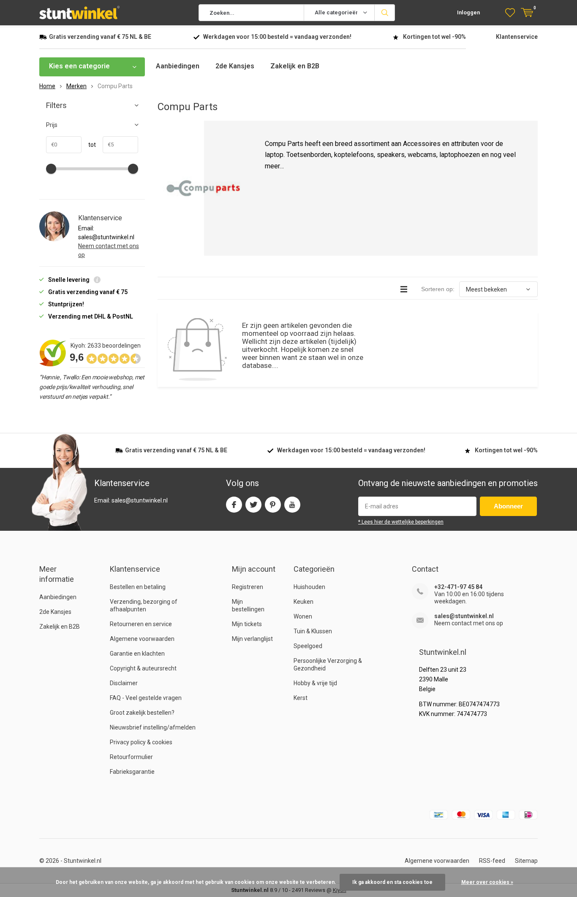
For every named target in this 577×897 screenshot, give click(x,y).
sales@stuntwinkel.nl (464, 616)
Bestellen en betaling (138, 587)
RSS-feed (492, 860)
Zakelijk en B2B (294, 66)
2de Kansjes (234, 66)
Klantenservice (517, 36)
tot (89, 144)
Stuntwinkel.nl (82, 860)
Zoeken (385, 12)
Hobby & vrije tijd (315, 683)
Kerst (301, 697)
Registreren (247, 587)
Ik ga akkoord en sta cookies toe (392, 882)
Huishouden (309, 587)
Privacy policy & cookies (141, 742)
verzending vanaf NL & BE (100, 36)
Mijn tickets (247, 624)
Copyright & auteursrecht (143, 668)
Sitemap (526, 860)
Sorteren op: (438, 289)
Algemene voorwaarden (142, 638)
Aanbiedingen (177, 66)
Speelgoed (308, 646)
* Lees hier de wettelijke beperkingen (401, 522)
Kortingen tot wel (434, 36)
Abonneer (508, 506)
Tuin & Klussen (313, 631)
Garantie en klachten (137, 653)
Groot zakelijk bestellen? (142, 712)
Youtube (292, 505)
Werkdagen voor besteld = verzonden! (277, 36)
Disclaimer (124, 683)
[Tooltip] (97, 281)
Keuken (303, 601)
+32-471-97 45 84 (458, 587)
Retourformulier (131, 757)
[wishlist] (510, 12)
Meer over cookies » (487, 882)
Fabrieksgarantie (132, 771)
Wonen (303, 616)
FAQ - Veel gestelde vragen (146, 697)
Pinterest (273, 505)
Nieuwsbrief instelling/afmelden (153, 727)
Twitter (253, 505)
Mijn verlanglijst (252, 638)
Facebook (234, 505)
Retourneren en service (141, 624)
